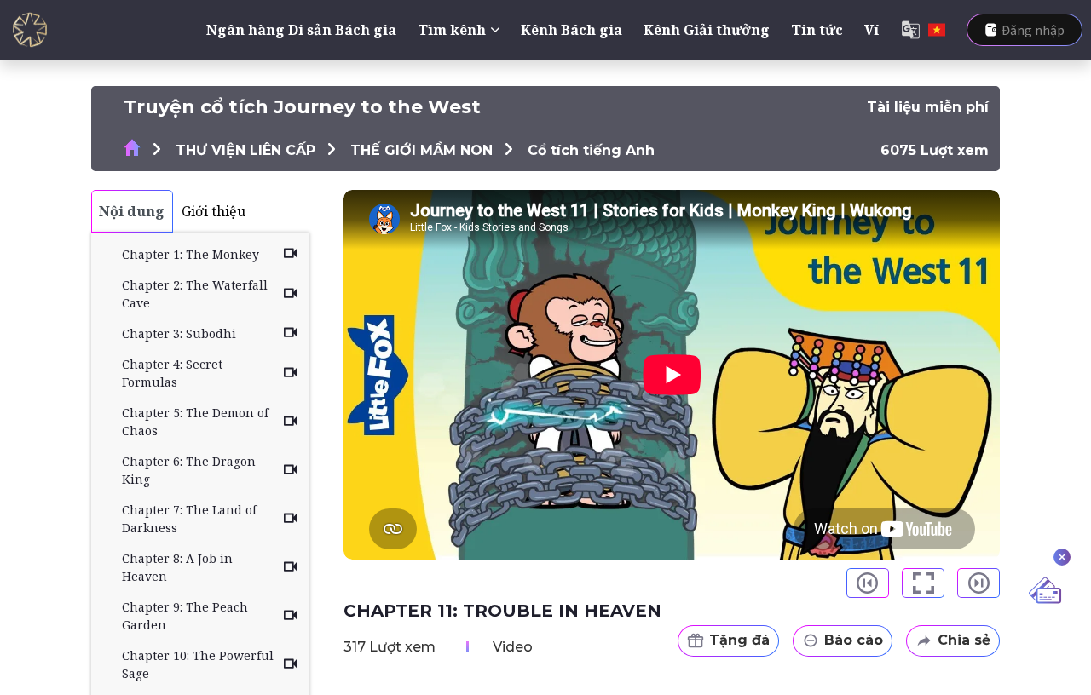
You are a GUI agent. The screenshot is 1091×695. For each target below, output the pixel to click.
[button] (867, 583)
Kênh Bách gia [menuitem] (571, 29)
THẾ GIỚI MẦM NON (421, 150)
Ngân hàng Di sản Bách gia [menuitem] (301, 29)
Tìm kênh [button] (452, 29)
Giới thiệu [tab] (213, 211)
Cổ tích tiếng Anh (591, 150)
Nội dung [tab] (132, 211)
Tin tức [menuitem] (817, 29)
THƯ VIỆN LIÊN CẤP (245, 150)
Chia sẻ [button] (964, 640)
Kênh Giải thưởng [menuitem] (707, 29)
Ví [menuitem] (871, 29)
